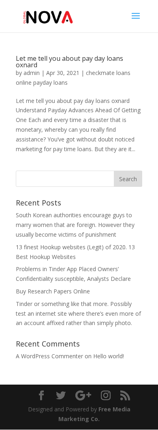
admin (31, 73)
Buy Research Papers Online (53, 291)
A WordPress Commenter (49, 356)
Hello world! (108, 356)
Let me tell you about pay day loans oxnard (69, 61)
